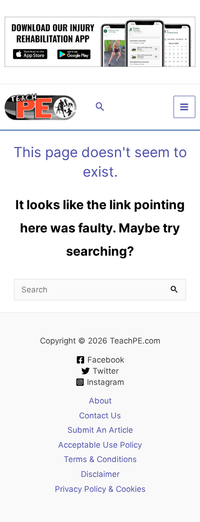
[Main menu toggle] (184, 107)
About (100, 400)
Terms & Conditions (100, 459)
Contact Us (100, 415)
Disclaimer (100, 474)
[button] (100, 106)
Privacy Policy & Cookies (100, 489)
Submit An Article (100, 430)
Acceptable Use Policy (100, 444)
